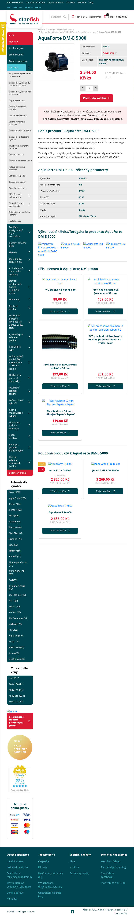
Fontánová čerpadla (18, 115)
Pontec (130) (15, 509)
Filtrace (13, 252)
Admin (101, 909)
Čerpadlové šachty (17, 182)
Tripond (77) (15, 538)
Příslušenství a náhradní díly (15, 195)
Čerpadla (13, 67)
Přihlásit (80, 16)
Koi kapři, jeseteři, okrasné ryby (16, 447)
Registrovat (94, 16)
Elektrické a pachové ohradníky (15, 378)
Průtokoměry (15, 221)
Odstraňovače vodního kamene (19, 213)
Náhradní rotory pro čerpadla (16, 204)
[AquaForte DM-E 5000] (56, 61)
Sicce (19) (13, 641)
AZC (94, 909)
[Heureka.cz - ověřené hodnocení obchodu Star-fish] (20, 779)
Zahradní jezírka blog (113, 867)
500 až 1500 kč (16, 690)
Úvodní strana (15, 861)
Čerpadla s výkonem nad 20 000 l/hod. (20, 93)
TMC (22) (13, 629)
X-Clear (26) (15, 612)
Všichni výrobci (17, 658)
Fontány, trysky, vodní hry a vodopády (16, 231)
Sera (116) (14, 515)
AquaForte (108, 52)
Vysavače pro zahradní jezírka (16, 337)
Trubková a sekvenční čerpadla (19, 147)
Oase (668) (14, 492)
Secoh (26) (14, 606)
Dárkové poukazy (18, 61)
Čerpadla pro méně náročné (17, 108)
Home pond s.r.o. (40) (18, 564)
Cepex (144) (15, 504)
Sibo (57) (13, 544)
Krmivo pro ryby (15, 348)
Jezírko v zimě (16, 54)
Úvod (40, 29)
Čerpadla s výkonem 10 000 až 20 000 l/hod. (19, 84)
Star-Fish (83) (16, 533)
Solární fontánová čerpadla (17, 123)
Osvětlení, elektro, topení (14, 390)
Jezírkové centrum (15, 2)
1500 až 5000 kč (17, 695)
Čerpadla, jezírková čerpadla (60, 29)
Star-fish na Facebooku (107, 875)
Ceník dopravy (15, 892)
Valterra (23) (15, 624)
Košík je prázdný (117, 16)
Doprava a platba (55, 2)
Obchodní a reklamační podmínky (19, 875)
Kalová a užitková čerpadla (17, 168)
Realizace (82, 2)
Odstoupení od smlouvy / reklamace (19, 884)
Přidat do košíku (94, 98)
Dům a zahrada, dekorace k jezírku (14, 461)
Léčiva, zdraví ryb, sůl (16, 402)
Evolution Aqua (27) (17, 587)
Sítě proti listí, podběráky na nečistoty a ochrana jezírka (16, 362)
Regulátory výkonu (17, 188)
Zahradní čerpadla (17, 175)
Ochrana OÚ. (121, 913)
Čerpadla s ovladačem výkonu (19, 138)
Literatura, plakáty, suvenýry (14, 425)
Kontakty (70, 2)
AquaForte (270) (17, 498)
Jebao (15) (14, 653)
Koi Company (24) (18, 618)
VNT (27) (13, 600)
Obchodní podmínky (35, 2)
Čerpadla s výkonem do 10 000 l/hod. (20, 75)
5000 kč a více (16, 701)
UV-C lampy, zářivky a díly (15, 260)
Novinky (13, 41)
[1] (65, 17)
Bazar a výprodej (17, 472)
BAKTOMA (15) (16, 647)
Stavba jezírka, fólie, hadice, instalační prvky (15, 287)
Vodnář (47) (15, 556)
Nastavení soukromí (116, 909)
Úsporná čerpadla (17, 100)
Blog (91, 2)
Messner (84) (15, 527)
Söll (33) (13, 580)
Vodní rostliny (13, 436)
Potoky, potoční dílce (17, 244)
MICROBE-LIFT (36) (16, 573)
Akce (11, 35)
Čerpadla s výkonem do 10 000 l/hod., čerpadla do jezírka (68, 32)
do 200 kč (14, 678)
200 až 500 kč (16, 684)
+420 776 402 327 (14, 7)
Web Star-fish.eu (110, 861)
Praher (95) (14, 521)
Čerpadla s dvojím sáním (20, 130)
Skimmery (14, 299)
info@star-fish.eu (33, 7)
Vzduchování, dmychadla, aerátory (16, 271)
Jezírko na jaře (16, 48)
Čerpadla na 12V (16, 154)
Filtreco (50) (15, 550)
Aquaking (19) (16, 635)
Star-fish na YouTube (113, 883)
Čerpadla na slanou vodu (20, 160)
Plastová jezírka (13, 307)
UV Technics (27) (17, 594)
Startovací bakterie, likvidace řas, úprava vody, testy (16, 321)
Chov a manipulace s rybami (16, 412)
